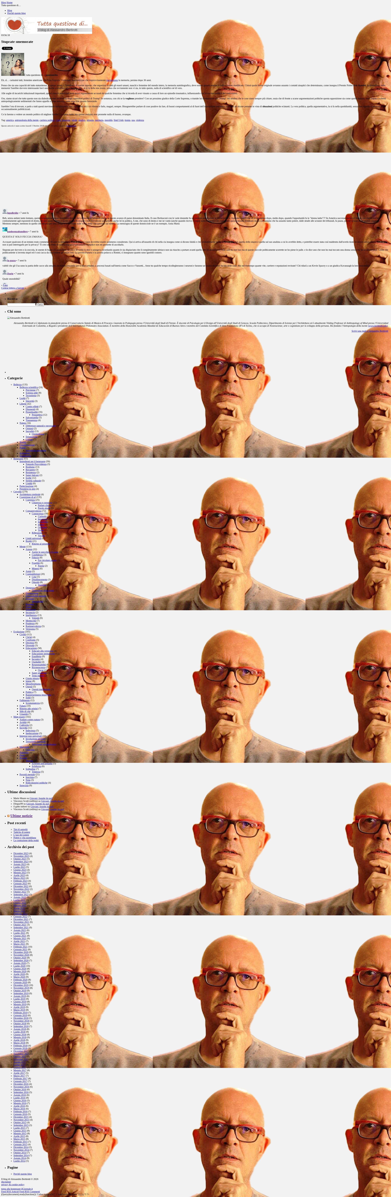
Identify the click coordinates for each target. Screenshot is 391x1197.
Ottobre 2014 (19, 1152)
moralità (108, 120)
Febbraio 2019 (20, 1012)
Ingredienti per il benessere (32, 461)
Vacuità (41, 535)
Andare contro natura (30, 719)
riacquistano (112, 80)
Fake (5, 285)
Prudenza (30, 623)
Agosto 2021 (19, 930)
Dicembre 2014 (20, 1147)
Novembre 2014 (21, 1150)
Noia (28, 780)
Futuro (23, 706)
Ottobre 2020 (19, 957)
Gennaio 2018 (20, 1048)
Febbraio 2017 (20, 1078)
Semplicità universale (36, 450)
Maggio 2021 (19, 938)
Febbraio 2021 (20, 946)
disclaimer (6, 1182)
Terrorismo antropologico (44, 744)
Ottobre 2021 (19, 924)
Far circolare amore (47, 560)
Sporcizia (24, 785)
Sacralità (30, 431)
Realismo (30, 467)
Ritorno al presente (41, 544)
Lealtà (23, 398)
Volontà (35, 618)
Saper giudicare (39, 673)
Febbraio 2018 (20, 1045)
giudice (81, 120)
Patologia (24, 752)
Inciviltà (23, 727)
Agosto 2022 (19, 897)
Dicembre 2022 (20, 886)
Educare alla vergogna (42, 651)
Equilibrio (36, 656)
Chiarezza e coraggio (42, 502)
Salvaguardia (32, 417)
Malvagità (24, 747)
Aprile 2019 (19, 1007)
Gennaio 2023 (20, 883)
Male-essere (19, 717)
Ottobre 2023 (19, 859)
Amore (29, 549)
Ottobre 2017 (19, 1056)
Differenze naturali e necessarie (41, 425)
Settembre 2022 (21, 894)
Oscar (41, 670)
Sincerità (30, 401)
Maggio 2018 (19, 1037)
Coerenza (30, 500)
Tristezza (36, 771)
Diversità (30, 645)
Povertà (23, 758)
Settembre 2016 (21, 1092)
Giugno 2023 (19, 870)
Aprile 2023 (19, 875)
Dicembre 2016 (20, 1084)
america (10, 120)
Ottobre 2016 (19, 1089)
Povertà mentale (27, 774)
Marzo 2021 (19, 944)
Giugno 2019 (19, 1001)
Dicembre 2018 (20, 1018)
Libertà (23, 403)
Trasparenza (31, 420)
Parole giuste (44, 508)
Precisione (31, 390)
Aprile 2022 (19, 908)
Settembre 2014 (21, 1155)
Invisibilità (43, 522)
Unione (29, 439)
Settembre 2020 (21, 960)
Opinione (42, 527)
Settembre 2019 (21, 993)
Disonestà (30, 409)
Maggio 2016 (19, 1103)
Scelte (28, 478)
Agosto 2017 (19, 1062)
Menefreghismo (33, 684)
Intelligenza (31, 615)
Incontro (36, 659)
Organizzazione (27, 445)
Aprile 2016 (19, 1106)
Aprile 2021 (19, 941)
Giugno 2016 (19, 1100)
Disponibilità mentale (36, 596)
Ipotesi (41, 524)
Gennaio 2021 (20, 949)
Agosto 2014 (19, 1158)
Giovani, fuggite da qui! (41, 798)
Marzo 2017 (19, 1075)
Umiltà (29, 483)
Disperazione (32, 593)
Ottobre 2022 (19, 892)
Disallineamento (39, 579)
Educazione (31, 648)
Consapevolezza (33, 511)
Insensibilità (37, 601)
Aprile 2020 (19, 974)
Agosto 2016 (19, 1095)
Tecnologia (31, 395)
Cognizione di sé (28, 497)
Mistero (35, 568)
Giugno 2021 (19, 935)
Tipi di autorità (20, 829)
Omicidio (30, 749)
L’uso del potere (21, 835)
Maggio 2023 (19, 872)
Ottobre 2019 (19, 990)
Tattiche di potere (21, 832)
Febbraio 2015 (20, 1141)
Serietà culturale (33, 480)
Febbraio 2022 (20, 913)
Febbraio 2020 (20, 979)
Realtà (29, 541)
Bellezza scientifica (29, 387)
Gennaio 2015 (20, 1144)
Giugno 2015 (19, 1130)
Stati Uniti (118, 120)
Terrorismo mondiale (36, 741)
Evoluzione (18, 631)
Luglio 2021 (19, 933)
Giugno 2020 (19, 968)
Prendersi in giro (27, 489)
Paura (22, 755)
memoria (99, 120)
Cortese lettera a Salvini (12, 288)
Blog (9, 10)
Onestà (29, 686)
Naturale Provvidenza (36, 464)
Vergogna (30, 629)
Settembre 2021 (21, 927)
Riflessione (37, 533)
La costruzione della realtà (26, 840)
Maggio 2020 (19, 971)
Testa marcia (38, 675)
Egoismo (30, 598)
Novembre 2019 (21, 988)
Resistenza (31, 472)
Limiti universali (33, 538)
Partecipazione (27, 486)
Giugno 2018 (19, 1034)
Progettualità (32, 412)
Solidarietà (25, 453)
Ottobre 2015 (19, 1122)
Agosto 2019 (19, 996)
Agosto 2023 (19, 864)
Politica (29, 692)
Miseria (29, 760)
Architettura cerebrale (30, 494)
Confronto (31, 640)
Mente (23, 546)
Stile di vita (25, 711)
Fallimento (25, 700)
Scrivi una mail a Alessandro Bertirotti (370, 331)
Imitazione (31, 609)
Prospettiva (37, 414)
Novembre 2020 (21, 955)
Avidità (23, 722)
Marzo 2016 (19, 1108)
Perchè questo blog (16, 13)
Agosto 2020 (19, 963)
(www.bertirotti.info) (378, 325)
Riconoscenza (38, 667)
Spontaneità (71, 126)
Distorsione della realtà (43, 590)
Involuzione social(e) (36, 738)
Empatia (30, 604)
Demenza (30, 587)
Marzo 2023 (19, 878)
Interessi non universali (31, 736)
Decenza (30, 642)
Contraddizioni (33, 574)
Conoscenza (38, 513)
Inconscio (30, 612)
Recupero (30, 469)
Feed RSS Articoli (10, 1191)
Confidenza (37, 554)
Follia (28, 607)
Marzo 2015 (19, 1139)
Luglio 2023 (19, 867)
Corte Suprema (63, 120)
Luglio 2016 (19, 1097)
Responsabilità (39, 664)
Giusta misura (32, 678)
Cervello (17, 491)
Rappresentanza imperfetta (38, 695)
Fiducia (35, 557)
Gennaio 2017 (20, 1081)
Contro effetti (32, 406)
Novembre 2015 (21, 1119)
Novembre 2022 (21, 889)
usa (133, 120)
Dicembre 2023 (20, 853)
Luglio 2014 (19, 1161)
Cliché (29, 637)
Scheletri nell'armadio (42, 763)
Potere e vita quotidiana (24, 837)
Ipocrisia (30, 777)
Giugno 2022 (19, 902)
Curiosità (42, 516)
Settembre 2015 (21, 1125)
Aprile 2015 (19, 1136)
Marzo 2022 (19, 911)
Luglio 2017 (19, 1065)
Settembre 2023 (21, 861)
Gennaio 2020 (20, 982)
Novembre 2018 (21, 1021)
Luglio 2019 (19, 999)
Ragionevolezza (33, 626)
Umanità (24, 714)
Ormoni (29, 428)
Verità (41, 530)
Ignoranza (43, 519)
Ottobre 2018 (19, 1023)
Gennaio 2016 (20, 1114)
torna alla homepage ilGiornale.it (17, 1189)
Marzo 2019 (19, 1010)
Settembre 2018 (21, 1026)
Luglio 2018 (19, 1032)
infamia (90, 120)
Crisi (34, 576)
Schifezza (36, 766)
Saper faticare (32, 475)
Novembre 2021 (21, 922)
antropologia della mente (26, 120)
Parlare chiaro (44, 505)
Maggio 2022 (19, 905)
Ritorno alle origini (29, 708)
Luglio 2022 (19, 900)
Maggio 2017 (19, 1070)
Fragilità (36, 563)
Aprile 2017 (19, 1073)
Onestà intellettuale (41, 689)
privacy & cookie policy (12, 1184)
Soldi (28, 697)
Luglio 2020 (19, 966)
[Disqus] (195, 168)
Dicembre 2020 (20, 952)
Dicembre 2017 (20, 1051)
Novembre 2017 (21, 1054)
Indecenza (30, 730)
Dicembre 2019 (20, 985)
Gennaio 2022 (20, 916)
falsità (74, 120)
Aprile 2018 (19, 1040)
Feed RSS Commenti (29, 1191)
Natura (23, 423)
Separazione (31, 436)
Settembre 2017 (21, 1059)
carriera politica (47, 120)
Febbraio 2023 (20, 881)
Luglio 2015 (19, 1128)
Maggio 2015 (19, 1133)
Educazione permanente (43, 653)
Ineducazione (32, 733)
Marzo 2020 (19, 977)
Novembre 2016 (21, 1086)
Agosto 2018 (19, 1029)
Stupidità (42, 585)
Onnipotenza (38, 434)
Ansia (28, 571)
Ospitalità (36, 662)
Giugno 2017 (19, 1067)
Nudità (23, 442)
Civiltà (23, 634)
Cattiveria (24, 725)
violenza (140, 120)
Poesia (23, 447)
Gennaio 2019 (20, 1015)
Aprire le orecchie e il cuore (45, 552)
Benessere (18, 458)
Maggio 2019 (19, 1004)
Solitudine (30, 769)
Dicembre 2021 (20, 919)
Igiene (29, 681)
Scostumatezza (33, 703)
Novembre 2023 (21, 856)
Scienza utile (32, 392)
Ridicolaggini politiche (37, 782)
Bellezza (17, 384)
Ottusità (35, 582)
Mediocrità (31, 620)
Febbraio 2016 (20, 1111)
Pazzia (41, 565)
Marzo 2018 (19, 1043)
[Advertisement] (30, 354)
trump (127, 120)
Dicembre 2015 (20, 1117)
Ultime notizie (21, 816)
